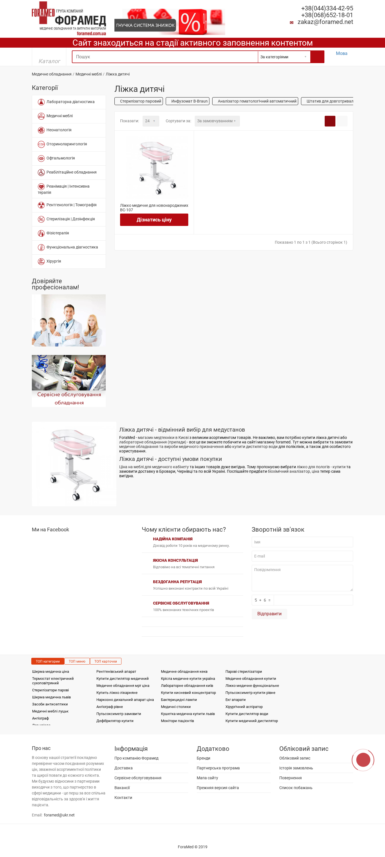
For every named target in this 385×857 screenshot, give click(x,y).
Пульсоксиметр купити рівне (250, 693)
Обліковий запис (294, 758)
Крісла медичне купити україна (188, 678)
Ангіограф (40, 718)
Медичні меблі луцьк (50, 711)
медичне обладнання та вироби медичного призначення (171, 446)
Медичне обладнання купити (250, 678)
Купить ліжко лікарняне (117, 693)
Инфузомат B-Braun (189, 101)
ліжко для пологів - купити (321, 467)
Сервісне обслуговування (137, 778)
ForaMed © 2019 (192, 847)
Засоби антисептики (50, 704)
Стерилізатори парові (50, 690)
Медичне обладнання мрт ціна (122, 685)
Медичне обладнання (52, 74)
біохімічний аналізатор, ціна (293, 471)
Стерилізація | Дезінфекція (70, 219)
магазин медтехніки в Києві (163, 437)
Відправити (269, 613)
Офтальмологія (60, 158)
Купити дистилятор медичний (122, 678)
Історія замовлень (296, 768)
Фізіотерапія (57, 233)
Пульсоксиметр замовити (118, 714)
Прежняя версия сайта (218, 787)
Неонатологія (58, 130)
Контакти (123, 797)
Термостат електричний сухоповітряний (53, 680)
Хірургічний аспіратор (244, 707)
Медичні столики (176, 707)
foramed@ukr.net (59, 815)
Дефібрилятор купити (115, 721)
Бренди (203, 758)
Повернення (290, 778)
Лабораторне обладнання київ (187, 685)
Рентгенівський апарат (116, 671)
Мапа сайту (207, 778)
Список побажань (296, 787)
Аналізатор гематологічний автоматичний (257, 101)
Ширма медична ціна (50, 671)
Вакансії (122, 787)
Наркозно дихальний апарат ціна (125, 700)
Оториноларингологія (66, 144)
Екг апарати (235, 700)
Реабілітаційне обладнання (71, 172)
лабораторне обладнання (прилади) (152, 442)
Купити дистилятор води (246, 714)
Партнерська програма (218, 768)
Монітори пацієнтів (177, 721)
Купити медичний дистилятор (251, 721)
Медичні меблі (89, 74)
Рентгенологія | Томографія (71, 205)
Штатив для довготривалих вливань (340, 101)
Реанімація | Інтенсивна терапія (64, 189)
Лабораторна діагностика (70, 101)
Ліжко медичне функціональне (252, 685)
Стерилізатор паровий (140, 101)
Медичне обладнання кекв (184, 671)
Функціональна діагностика (71, 247)
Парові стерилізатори (243, 671)
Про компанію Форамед (136, 758)
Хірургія (53, 261)
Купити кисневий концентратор (188, 693)
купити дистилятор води (255, 446)
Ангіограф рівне (109, 707)
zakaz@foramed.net (325, 21)
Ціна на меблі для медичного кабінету (154, 467)
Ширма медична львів (51, 697)
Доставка (123, 768)
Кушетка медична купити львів (188, 714)
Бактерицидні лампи (179, 700)
